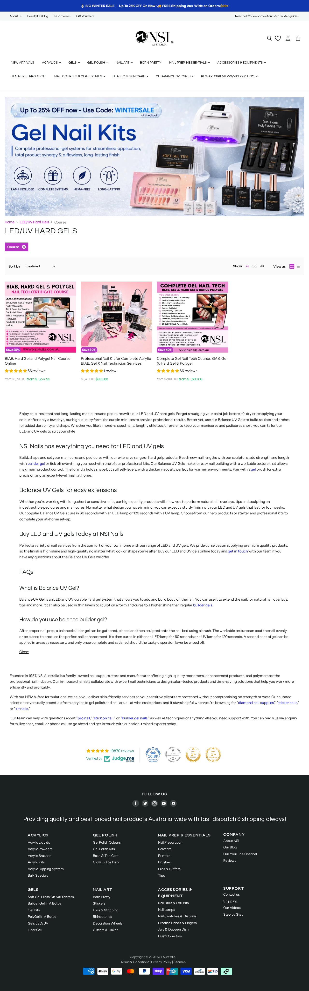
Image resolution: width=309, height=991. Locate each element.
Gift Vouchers (85, 16)
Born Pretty (101, 897)
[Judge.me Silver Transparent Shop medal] (173, 754)
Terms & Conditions (134, 962)
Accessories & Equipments (240, 62)
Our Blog (230, 847)
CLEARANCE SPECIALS (173, 76)
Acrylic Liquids (39, 842)
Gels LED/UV (38, 923)
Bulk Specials (38, 875)
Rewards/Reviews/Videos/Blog (228, 76)
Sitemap (179, 962)
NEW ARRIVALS (22, 62)
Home (9, 222)
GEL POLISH (105, 835)
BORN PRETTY (150, 62)
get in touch (238, 551)
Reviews (229, 860)
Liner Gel (35, 930)
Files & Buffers (169, 869)
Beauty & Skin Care (129, 76)
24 (247, 266)
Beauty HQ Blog (37, 16)
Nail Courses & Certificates (78, 76)
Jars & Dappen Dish (173, 929)
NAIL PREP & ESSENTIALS (184, 835)
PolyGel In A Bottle (42, 916)
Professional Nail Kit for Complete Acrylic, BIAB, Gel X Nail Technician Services (116, 361)
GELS (33, 890)
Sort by (14, 266)
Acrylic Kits (36, 862)
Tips (161, 875)
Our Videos (232, 908)
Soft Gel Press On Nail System (51, 897)
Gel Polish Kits (104, 849)
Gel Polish (96, 62)
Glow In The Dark (106, 862)
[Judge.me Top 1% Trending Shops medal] (213, 754)
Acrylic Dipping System (46, 869)
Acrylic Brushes (39, 855)
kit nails (21, 708)
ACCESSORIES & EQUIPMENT (175, 893)
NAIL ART (102, 890)
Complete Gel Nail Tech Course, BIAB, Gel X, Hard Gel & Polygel (192, 361)
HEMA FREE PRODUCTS (28, 76)
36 (254, 266)
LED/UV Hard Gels (34, 222)
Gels (72, 62)
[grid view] (291, 266)
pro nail (84, 718)
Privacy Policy (161, 962)
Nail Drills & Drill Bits (173, 903)
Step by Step (233, 914)
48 (262, 266)
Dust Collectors (170, 936)
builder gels (202, 605)
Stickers (99, 903)
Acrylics (50, 62)
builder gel (36, 463)
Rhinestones (102, 916)
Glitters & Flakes (105, 930)
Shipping (230, 901)
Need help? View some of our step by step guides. (267, 16)
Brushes (164, 862)
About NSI (231, 841)
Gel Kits (34, 910)
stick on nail (103, 718)
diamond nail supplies (256, 702)
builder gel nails (135, 718)
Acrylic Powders (40, 849)
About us (15, 16)
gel (253, 469)
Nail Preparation (170, 842)
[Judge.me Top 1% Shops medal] (193, 754)
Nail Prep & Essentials (188, 62)
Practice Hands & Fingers (177, 923)
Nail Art (123, 62)
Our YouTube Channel (240, 854)
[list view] (298, 266)
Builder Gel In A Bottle (44, 903)
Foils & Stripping (106, 910)
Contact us (231, 894)
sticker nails (287, 702)
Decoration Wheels (107, 923)
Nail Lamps (166, 909)
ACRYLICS (38, 835)
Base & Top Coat (106, 855)
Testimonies (62, 16)
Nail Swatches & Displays (177, 916)
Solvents (164, 849)
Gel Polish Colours (107, 842)
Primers (164, 855)
